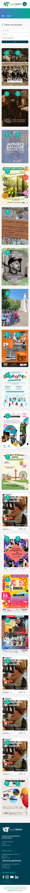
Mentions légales (22, 887)
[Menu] (25, 4)
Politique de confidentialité (10, 889)
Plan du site (14, 887)
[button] (7, 882)
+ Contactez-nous (7, 882)
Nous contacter (7, 887)
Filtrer (15, 42)
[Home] (3, 16)
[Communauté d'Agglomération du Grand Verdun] (12, 4)
